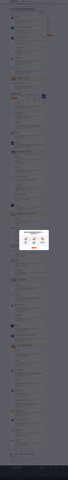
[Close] (48, 231)
